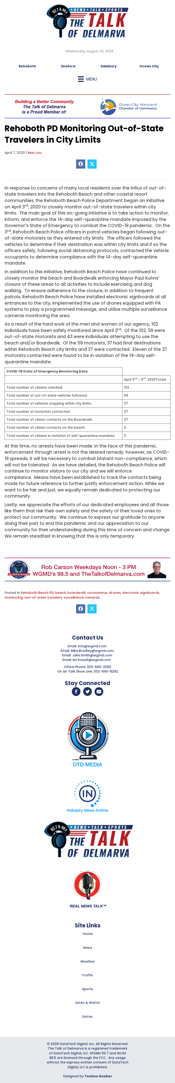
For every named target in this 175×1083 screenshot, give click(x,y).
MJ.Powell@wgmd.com (93, 660)
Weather (87, 961)
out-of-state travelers (43, 597)
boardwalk (76, 592)
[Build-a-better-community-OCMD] (87, 106)
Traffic (87, 975)
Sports (87, 989)
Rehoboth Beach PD (37, 592)
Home (88, 933)
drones (115, 592)
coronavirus (97, 592)
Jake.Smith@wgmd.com (92, 655)
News (87, 947)
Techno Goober (98, 1076)
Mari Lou (34, 152)
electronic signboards (140, 592)
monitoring (14, 597)
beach (60, 592)
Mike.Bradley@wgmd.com (92, 650)
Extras (87, 1016)
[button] (76, 691)
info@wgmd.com (92, 646)
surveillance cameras (82, 597)
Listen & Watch (87, 1002)
